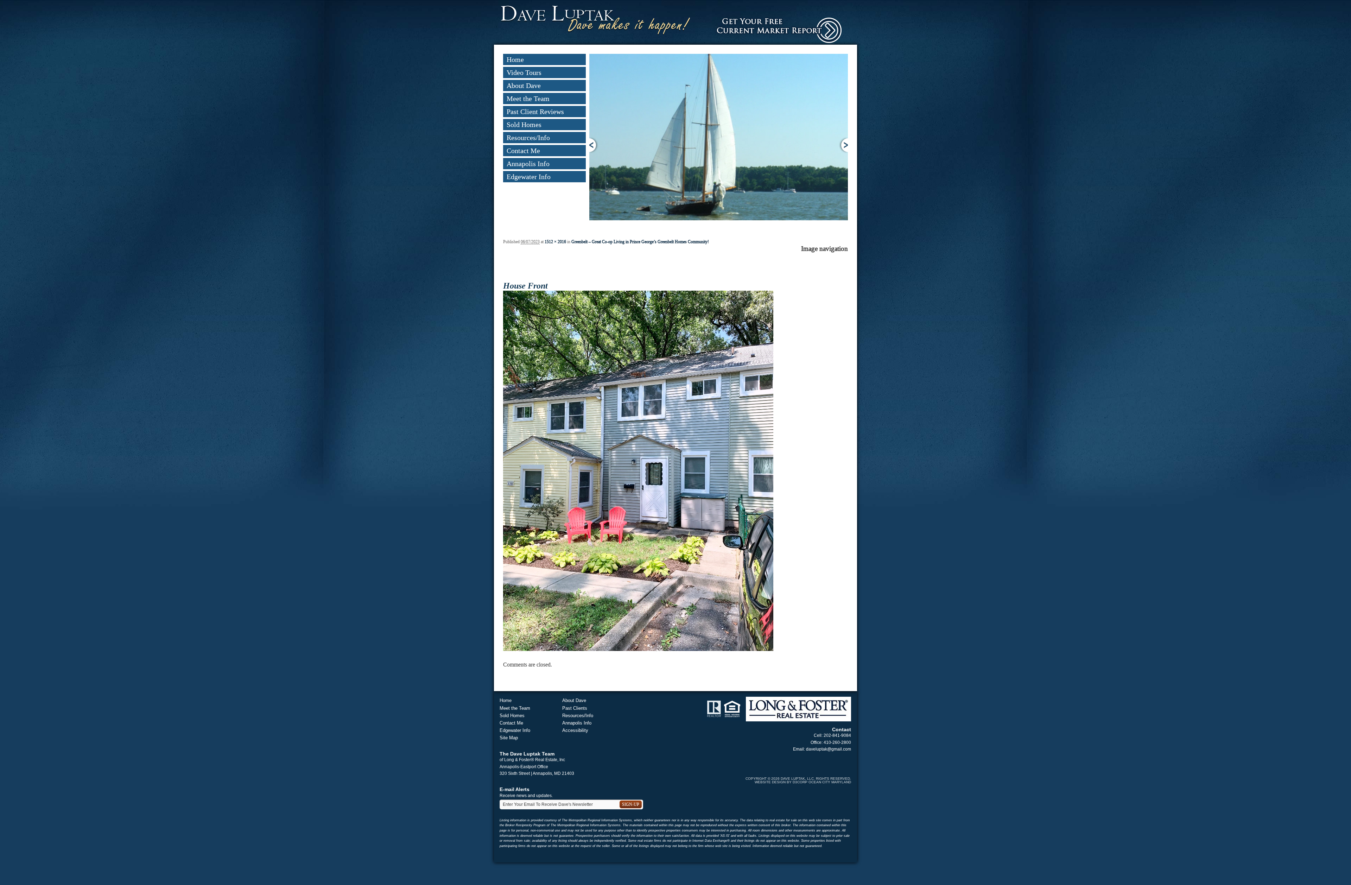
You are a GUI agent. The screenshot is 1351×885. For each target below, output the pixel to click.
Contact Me (523, 150)
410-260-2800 (837, 742)
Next (843, 145)
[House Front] (638, 470)
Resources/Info (528, 137)
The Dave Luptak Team (527, 754)
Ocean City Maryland (829, 782)
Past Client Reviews (535, 111)
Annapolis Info (528, 163)
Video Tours (524, 72)
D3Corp (800, 782)
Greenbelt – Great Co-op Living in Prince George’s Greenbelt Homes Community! (640, 241)
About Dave (524, 85)
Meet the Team (528, 98)
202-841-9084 (837, 735)
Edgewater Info (529, 177)
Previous (593, 145)
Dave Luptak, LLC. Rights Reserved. (816, 778)
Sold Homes (524, 124)
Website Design (770, 782)
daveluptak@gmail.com (828, 749)
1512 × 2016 (555, 241)
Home (515, 59)
